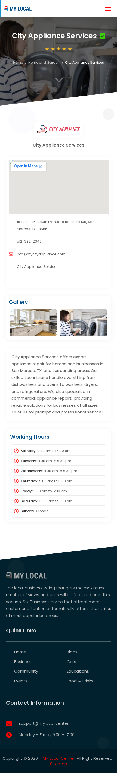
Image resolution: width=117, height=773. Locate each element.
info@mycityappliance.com (41, 254)
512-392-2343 (29, 241)
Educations (78, 671)
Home (18, 62)
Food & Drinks (80, 681)
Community (26, 671)
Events (20, 681)
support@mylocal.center (44, 723)
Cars (71, 661)
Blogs (72, 652)
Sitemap (58, 763)
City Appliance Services (38, 266)
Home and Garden (44, 62)
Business (23, 661)
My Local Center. (59, 758)
